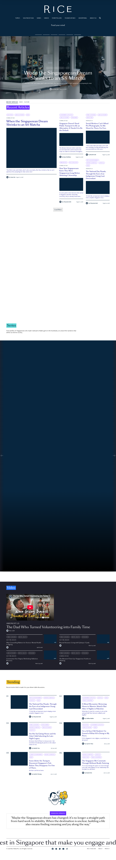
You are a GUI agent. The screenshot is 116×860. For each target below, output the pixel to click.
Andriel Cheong (37, 774)
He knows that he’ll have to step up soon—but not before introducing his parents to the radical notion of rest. (42, 742)
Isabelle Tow (36, 748)
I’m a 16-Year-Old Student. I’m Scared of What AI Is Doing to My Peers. (95, 733)
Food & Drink (44, 724)
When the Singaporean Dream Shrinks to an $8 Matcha (27, 123)
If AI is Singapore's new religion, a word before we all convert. (95, 739)
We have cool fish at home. (36, 770)
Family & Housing (91, 114)
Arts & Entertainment (92, 160)
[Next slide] (114, 67)
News (67, 68)
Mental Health (23, 637)
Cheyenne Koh (94, 203)
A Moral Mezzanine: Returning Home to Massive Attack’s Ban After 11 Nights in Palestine (94, 706)
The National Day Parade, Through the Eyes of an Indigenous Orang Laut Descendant (96, 175)
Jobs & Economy (59, 68)
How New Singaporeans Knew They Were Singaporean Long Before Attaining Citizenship (69, 172)
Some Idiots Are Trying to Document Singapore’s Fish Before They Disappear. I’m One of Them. (42, 764)
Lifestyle (101, 162)
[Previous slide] (2, 67)
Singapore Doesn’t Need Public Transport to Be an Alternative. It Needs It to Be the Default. (70, 127)
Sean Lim (56, 89)
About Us (93, 18)
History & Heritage (92, 162)
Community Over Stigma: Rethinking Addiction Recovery (22, 660)
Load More (58, 210)
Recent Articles (12, 102)
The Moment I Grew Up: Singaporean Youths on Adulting (75, 660)
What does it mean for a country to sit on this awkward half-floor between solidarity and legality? (94, 713)
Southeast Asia (28, 18)
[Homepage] (58, 9)
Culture (26, 102)
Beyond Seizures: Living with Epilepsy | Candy (74, 643)
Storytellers (57, 18)
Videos (46, 18)
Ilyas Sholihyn (67, 157)
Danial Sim (89, 773)
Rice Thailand (91, 849)
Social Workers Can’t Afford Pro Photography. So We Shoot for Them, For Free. (97, 125)
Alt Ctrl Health (11, 640)
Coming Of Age (10, 118)
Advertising (82, 18)
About (100, 849)
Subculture (90, 117)
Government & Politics (66, 114)
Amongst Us (89, 120)
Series (39, 18)
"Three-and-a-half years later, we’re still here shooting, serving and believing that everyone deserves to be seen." (97, 147)
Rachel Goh (93, 154)
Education (50, 68)
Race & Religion (73, 162)
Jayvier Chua (89, 743)
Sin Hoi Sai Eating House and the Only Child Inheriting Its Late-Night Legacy (42, 736)
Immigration (63, 162)
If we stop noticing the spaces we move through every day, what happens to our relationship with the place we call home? (95, 767)
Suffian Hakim (90, 718)
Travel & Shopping (88, 700)
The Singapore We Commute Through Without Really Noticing (95, 762)
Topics (17, 18)
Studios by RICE (70, 18)
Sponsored (74, 117)
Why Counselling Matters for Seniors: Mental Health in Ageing (23, 644)
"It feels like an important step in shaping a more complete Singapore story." (97, 197)
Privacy (107, 849)
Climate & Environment (48, 303)
